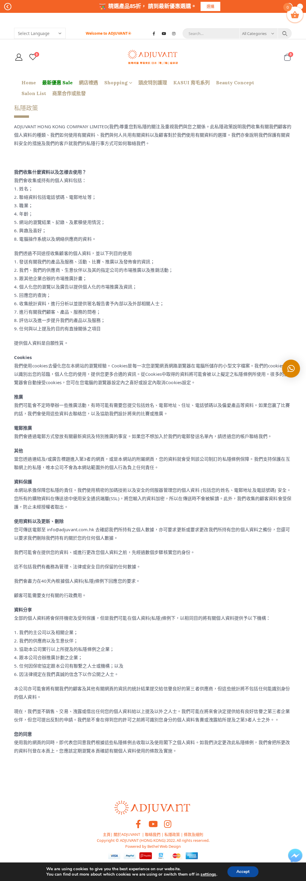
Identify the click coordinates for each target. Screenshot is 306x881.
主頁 (107, 834)
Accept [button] (243, 871)
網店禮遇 (88, 82)
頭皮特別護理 (152, 82)
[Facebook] (154, 33)
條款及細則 (193, 834)
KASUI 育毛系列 (191, 82)
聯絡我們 (152, 834)
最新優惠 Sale (57, 82)
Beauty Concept (235, 82)
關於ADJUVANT (127, 834)
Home (29, 82)
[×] (291, 369)
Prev (8, 6)
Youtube (153, 823)
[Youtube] (164, 33)
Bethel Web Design (163, 846)
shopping (116, 82)
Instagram (167, 823)
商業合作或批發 (69, 93)
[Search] (285, 33)
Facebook (138, 823)
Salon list (34, 93)
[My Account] (19, 57)
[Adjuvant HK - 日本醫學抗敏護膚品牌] (153, 56)
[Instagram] (173, 33)
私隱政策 (172, 834)
